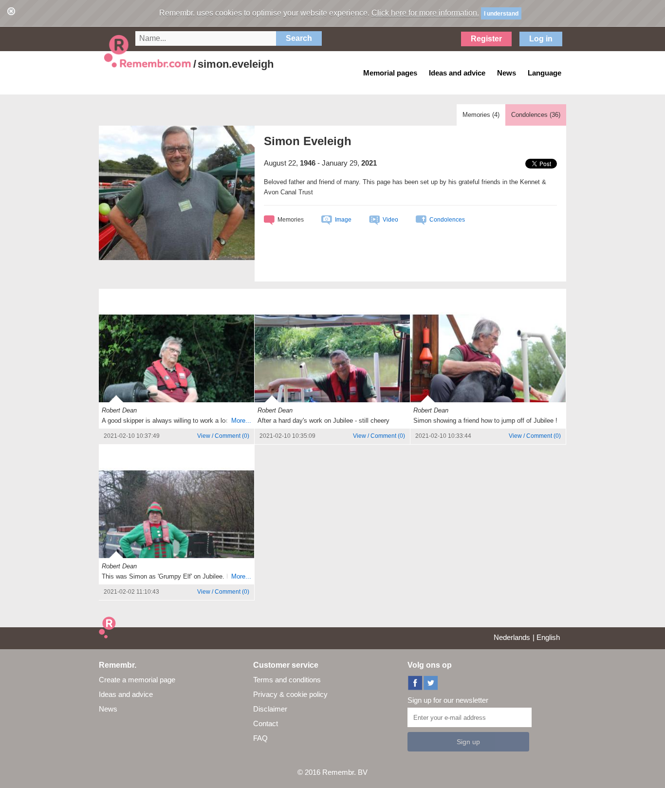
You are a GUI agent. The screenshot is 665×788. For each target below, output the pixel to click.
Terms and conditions (287, 679)
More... (241, 420)
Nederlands (512, 637)
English (548, 637)
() (223, 435)
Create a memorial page (137, 679)
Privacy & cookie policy (290, 694)
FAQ (260, 738)
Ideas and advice (126, 694)
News (108, 709)
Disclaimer (270, 709)
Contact (265, 723)
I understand (501, 13)
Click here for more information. (425, 13)
